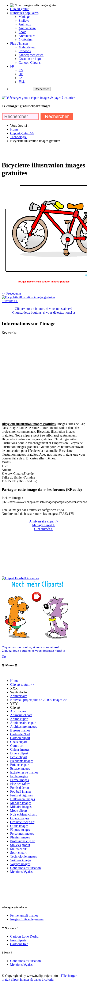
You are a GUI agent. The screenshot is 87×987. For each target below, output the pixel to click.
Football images (20, 791)
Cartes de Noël (20, 734)
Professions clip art (22, 841)
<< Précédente (11, 293)
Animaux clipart (21, 715)
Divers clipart (19, 753)
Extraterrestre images (24, 772)
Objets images (19, 818)
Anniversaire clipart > (43, 521)
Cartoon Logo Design (24, 936)
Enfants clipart (19, 765)
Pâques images (20, 829)
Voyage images (20, 864)
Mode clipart (18, 810)
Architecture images (23, 726)
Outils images (19, 826)
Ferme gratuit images (24, 915)
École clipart (18, 757)
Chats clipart (18, 742)
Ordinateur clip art (22, 822)
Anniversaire (18, 696)
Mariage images (20, 803)
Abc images (18, 711)
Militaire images (20, 807)
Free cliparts (18, 940)
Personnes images (22, 833)
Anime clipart (19, 719)
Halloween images (22, 799)
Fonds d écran (19, 787)
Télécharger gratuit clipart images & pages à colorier (39, 977)
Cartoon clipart (20, 738)
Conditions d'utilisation (25, 868)
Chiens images (20, 749)
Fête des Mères (20, 784)
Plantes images (20, 837)
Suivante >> (10, 301)
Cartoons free (19, 944)
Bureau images (20, 730)
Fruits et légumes (21, 795)
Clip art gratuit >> (22, 684)
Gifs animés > (43, 529)
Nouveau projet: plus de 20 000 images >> (38, 700)
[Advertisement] (43, 151)
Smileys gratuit (20, 845)
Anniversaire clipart (23, 722)
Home (14, 680)
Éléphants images (21, 761)
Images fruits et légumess (27, 919)
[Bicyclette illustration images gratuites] (28, 297)
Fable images (19, 776)
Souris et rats (18, 849)
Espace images (20, 768)
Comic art (16, 745)
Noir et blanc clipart (23, 814)
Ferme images (19, 780)
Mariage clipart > (43, 525)
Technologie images (23, 856)
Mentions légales (21, 871)
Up (4, 656)
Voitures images (20, 860)
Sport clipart (18, 852)
